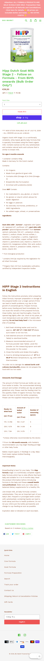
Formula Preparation (13, 573)
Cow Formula (9, 561)
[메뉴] (40, 20)
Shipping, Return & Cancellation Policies (21, 596)
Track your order (11, 585)
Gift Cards (8, 602)
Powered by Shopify (28, 654)
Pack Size (5, 100)
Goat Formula (10, 567)
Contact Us (9, 590)
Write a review (27, 528)
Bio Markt (7, 20)
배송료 (10, 93)
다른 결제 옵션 (22, 123)
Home (6, 555)
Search (7, 579)
